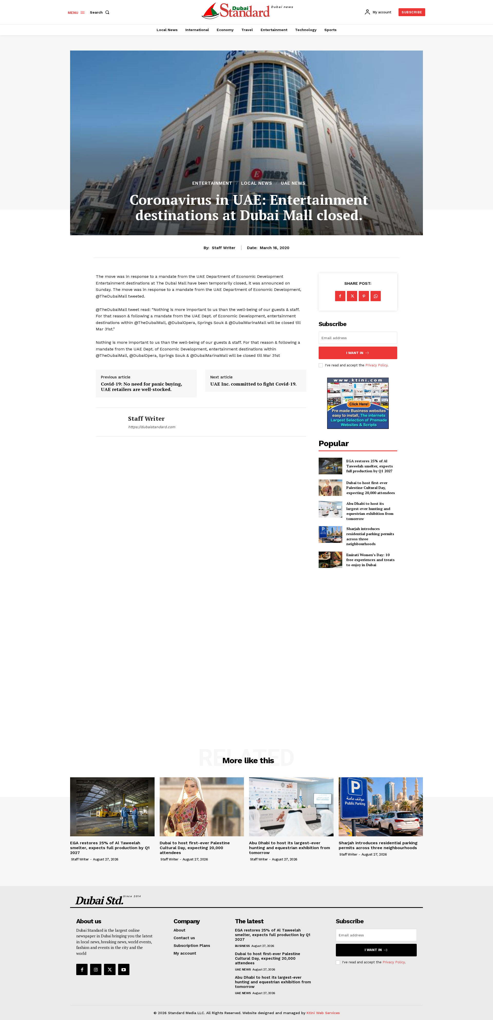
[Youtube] (123, 969)
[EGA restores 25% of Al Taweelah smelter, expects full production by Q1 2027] (330, 466)
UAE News (293, 183)
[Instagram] (95, 969)
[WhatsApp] (376, 296)
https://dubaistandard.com (151, 427)
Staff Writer (223, 248)
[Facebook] (340, 296)
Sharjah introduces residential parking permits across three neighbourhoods (378, 845)
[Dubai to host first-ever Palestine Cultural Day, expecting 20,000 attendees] (330, 487)
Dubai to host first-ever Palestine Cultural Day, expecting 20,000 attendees (370, 487)
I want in (354, 353)
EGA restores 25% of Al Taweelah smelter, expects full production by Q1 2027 (369, 465)
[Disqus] (201, 516)
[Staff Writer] (108, 422)
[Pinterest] (364, 296)
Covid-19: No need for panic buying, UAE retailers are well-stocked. (141, 386)
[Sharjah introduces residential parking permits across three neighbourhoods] (330, 534)
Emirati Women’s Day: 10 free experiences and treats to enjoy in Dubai (370, 559)
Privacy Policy (376, 365)
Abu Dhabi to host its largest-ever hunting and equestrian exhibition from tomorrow (369, 511)
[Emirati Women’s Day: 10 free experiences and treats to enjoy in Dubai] (330, 560)
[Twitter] (352, 296)
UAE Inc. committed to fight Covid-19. (253, 384)
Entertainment (212, 183)
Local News (256, 183)
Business (242, 946)
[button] (100, 12)
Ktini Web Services (323, 1013)
